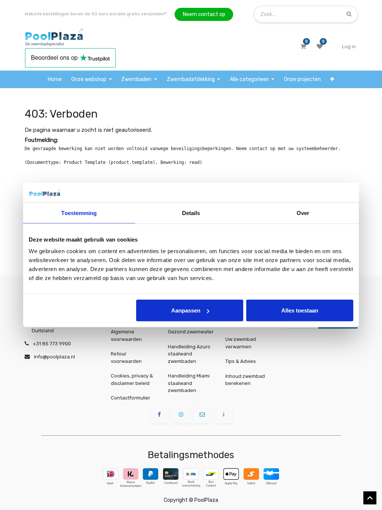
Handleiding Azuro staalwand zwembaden (189, 354)
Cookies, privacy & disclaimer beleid (132, 379)
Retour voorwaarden (126, 357)
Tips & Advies (240, 361)
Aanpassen (185, 310)
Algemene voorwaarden (126, 335)
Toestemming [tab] (79, 212)
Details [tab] (191, 212)
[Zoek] (349, 14)
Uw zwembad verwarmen (240, 342)
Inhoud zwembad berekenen (245, 379)
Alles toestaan (299, 310)
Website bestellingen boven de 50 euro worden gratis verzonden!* (96, 13)
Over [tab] (303, 212)
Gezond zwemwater (191, 332)
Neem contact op (204, 14)
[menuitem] (55, 79)
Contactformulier (130, 398)
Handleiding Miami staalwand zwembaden (189, 383)
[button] (332, 79)
